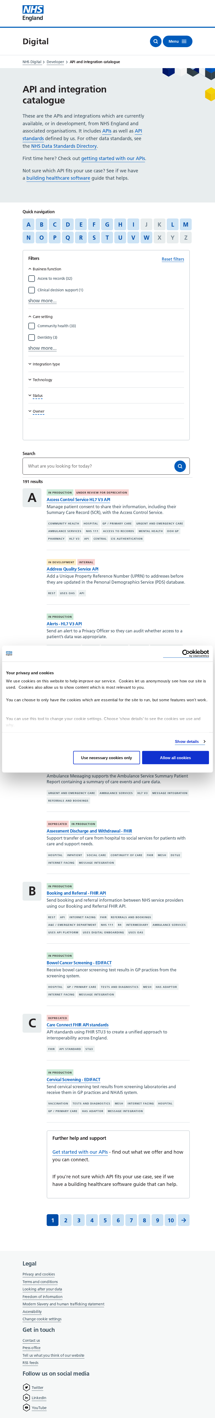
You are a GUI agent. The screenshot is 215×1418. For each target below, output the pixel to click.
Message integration (169, 793)
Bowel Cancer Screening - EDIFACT (79, 962)
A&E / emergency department (72, 925)
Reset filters (173, 259)
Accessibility (32, 1311)
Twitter (37, 1387)
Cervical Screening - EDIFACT (73, 1079)
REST (52, 593)
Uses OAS (67, 593)
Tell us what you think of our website (53, 1355)
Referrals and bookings (68, 800)
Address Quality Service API (72, 569)
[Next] (184, 1220)
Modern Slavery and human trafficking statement (63, 1304)
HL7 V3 (74, 538)
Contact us (31, 1340)
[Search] (180, 466)
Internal (86, 562)
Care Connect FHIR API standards (78, 1024)
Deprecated (57, 824)
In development (61, 562)
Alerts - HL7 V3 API (64, 623)
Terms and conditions (40, 1281)
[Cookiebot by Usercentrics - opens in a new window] (186, 653)
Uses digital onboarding (103, 932)
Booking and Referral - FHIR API (76, 893)
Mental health (151, 531)
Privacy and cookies (39, 1274)
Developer (55, 61)
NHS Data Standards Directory (64, 146)
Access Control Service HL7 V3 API (78, 499)
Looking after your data (42, 1289)
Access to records (118, 531)
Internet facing (61, 862)
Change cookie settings (42, 1319)
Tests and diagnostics (120, 987)
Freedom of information (42, 1296)
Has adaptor (166, 987)
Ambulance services (65, 531)
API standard (70, 1049)
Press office (31, 1348)
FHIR (150, 855)
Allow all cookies (175, 757)
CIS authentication (127, 538)
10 (171, 1220)
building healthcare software (58, 178)
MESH (162, 855)
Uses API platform (63, 932)
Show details (187, 741)
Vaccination (58, 1103)
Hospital (91, 523)
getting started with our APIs (113, 158)
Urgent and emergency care (159, 523)
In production (60, 492)
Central (100, 538)
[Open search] (156, 41)
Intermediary (137, 925)
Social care (96, 855)
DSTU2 (175, 855)
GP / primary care (117, 523)
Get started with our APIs (80, 1152)
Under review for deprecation (101, 492)
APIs (106, 131)
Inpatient (74, 855)
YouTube (39, 1407)
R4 (120, 925)
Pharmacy (56, 538)
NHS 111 (92, 531)
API (86, 538)
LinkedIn (39, 1397)
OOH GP (173, 531)
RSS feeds (30, 1362)
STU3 (89, 1049)
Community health (63, 523)
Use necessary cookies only (106, 757)
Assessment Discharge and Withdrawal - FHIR (89, 831)
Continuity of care (127, 855)
